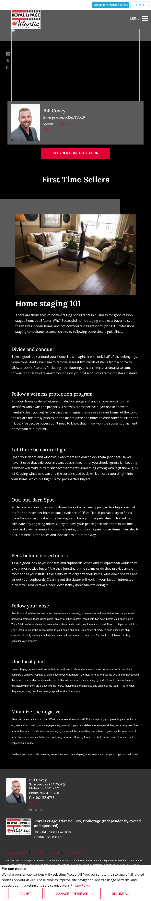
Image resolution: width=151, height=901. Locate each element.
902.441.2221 (64, 124)
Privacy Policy (80, 885)
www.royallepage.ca (17, 852)
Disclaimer (55, 852)
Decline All (121, 894)
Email (47, 129)
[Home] (26, 19)
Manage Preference (71, 894)
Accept (25, 894)
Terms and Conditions (75, 852)
